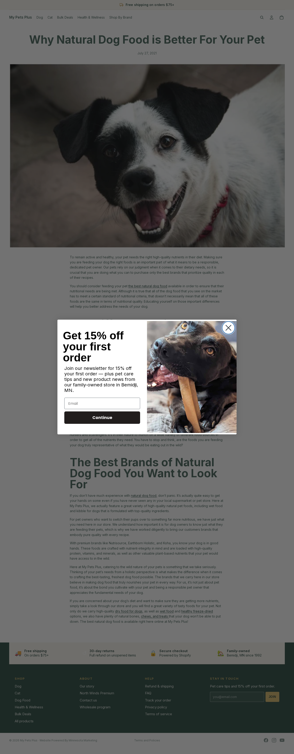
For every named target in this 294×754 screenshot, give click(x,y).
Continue (102, 417)
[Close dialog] (228, 327)
